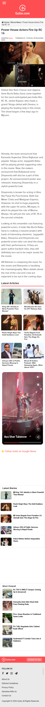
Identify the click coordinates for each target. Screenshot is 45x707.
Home (6, 22)
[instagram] (11, 673)
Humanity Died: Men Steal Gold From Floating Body (25, 603)
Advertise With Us (9, 691)
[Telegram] (16, 673)
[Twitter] (7, 673)
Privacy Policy (8, 687)
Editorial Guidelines (10, 683)
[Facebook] (3, 673)
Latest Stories (10, 488)
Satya (10, 38)
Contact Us (6, 695)
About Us (5, 679)
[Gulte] (22, 9)
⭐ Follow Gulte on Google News (18, 451)
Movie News (16, 22)
